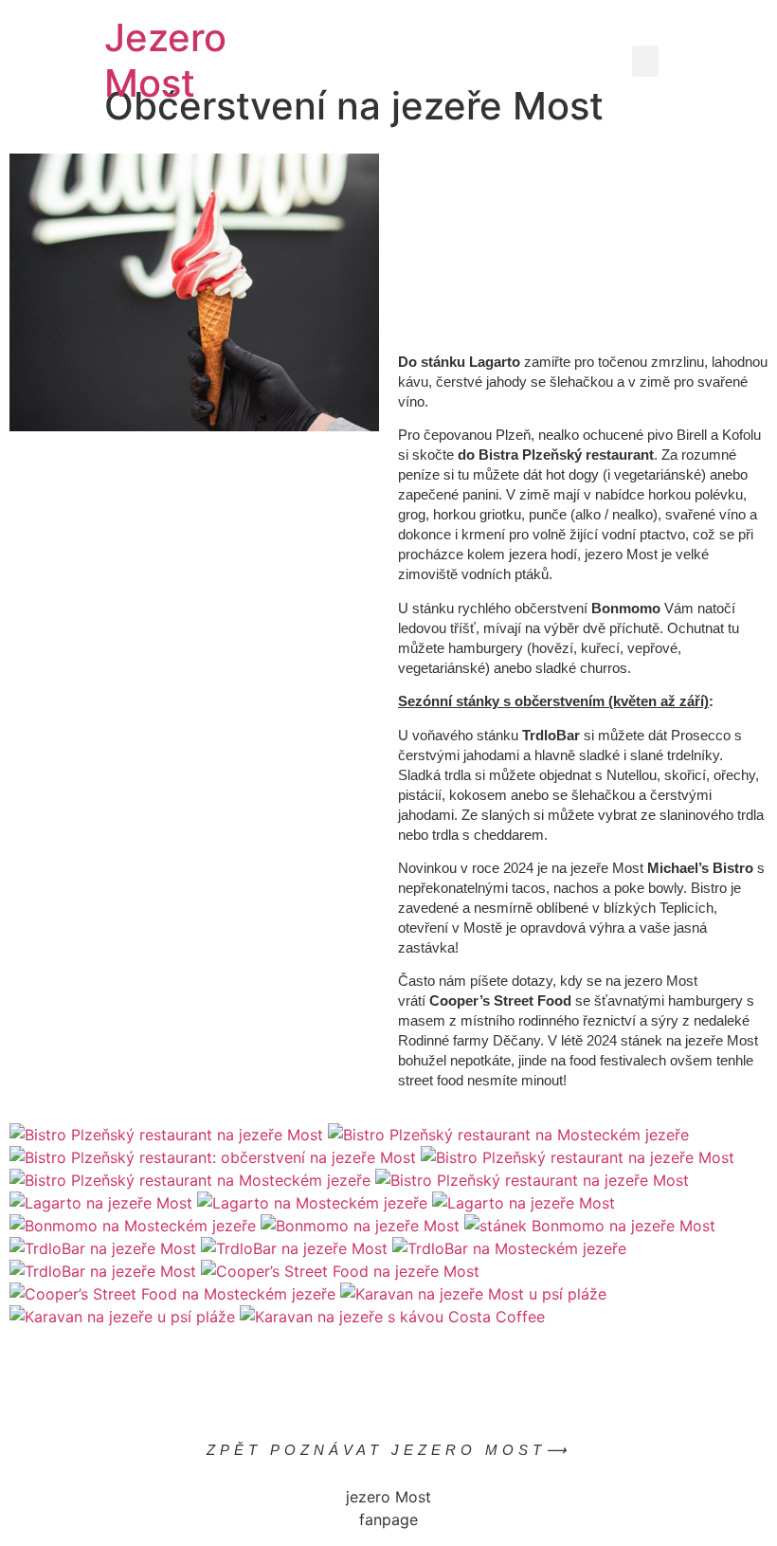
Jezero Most (165, 60)
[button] (645, 61)
